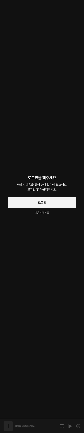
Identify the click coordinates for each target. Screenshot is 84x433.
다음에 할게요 (42, 212)
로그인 (42, 203)
